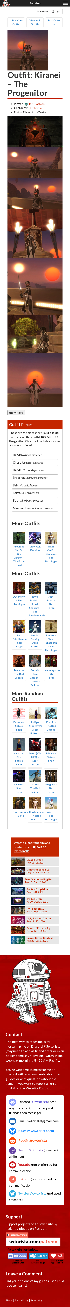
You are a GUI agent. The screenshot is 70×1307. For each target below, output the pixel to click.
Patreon (24, 1179)
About (9, 1300)
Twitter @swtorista (32, 1193)
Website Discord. (38, 1088)
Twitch (49, 1056)
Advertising (36, 1300)
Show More (16, 412)
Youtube (24, 1164)
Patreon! (40, 1228)
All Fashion (42, 11)
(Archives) (35, 108)
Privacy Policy (21, 1300)
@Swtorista (51, 1046)
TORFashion (36, 104)
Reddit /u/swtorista (32, 1140)
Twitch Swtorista (30, 1150)
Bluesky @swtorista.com (36, 1131)
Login (57, 11)
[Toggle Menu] (65, 3)
